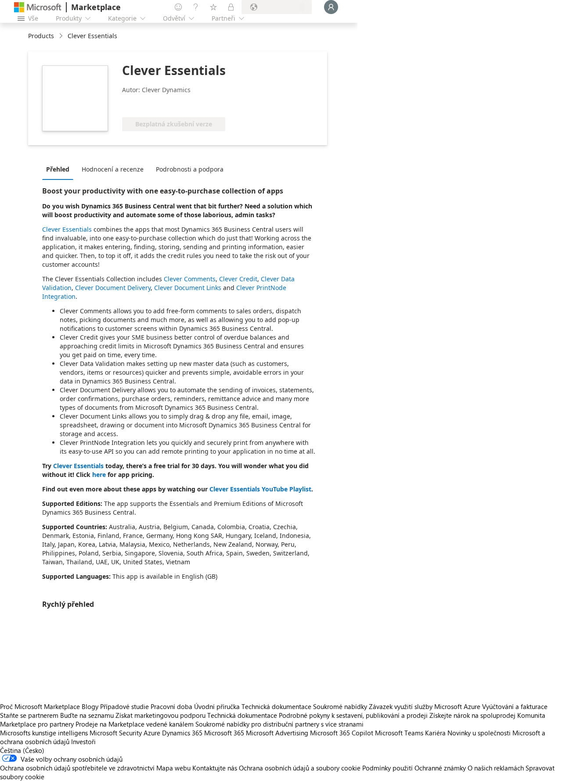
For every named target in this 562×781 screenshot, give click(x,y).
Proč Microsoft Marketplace (40, 706)
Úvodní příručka (217, 706)
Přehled (57, 169)
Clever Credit (238, 279)
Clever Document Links (187, 287)
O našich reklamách (496, 767)
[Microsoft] (37, 7)
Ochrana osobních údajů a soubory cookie (299, 767)
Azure (152, 732)
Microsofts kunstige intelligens (44, 732)
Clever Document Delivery (113, 287)
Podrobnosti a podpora (189, 169)
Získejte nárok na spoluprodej (472, 715)
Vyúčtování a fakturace (515, 706)
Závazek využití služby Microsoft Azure (425, 706)
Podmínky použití (387, 767)
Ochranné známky (440, 767)
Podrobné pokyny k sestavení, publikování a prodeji (353, 715)
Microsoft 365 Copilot (341, 732)
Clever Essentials (67, 229)
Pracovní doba (171, 706)
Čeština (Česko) (22, 750)
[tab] (60, 169)
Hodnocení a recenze (113, 169)
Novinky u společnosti (479, 732)
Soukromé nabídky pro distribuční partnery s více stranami (279, 724)
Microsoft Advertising (277, 732)
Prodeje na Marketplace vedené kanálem (135, 724)
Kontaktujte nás (214, 767)
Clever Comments (190, 279)
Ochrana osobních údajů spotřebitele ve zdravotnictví (77, 767)
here (99, 474)
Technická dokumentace (276, 706)
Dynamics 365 (182, 732)
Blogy (90, 706)
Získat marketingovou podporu (160, 715)
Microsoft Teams (399, 732)
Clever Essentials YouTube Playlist (260, 489)
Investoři (83, 741)
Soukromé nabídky (340, 706)
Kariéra (435, 732)
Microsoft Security (116, 732)
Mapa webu (173, 767)
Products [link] (41, 36)
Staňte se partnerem (29, 715)
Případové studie (124, 706)
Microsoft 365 (224, 732)
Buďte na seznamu (87, 715)
